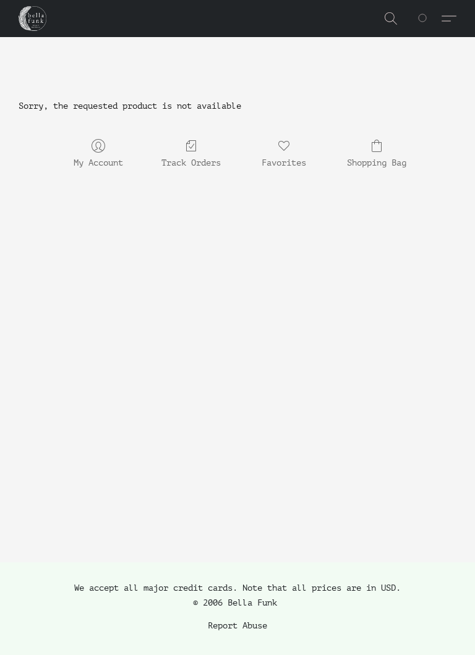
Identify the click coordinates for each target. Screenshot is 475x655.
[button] (32, 18)
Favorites (284, 162)
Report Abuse (237, 625)
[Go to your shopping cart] (429, 18)
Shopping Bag (376, 162)
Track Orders (191, 162)
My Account (98, 162)
